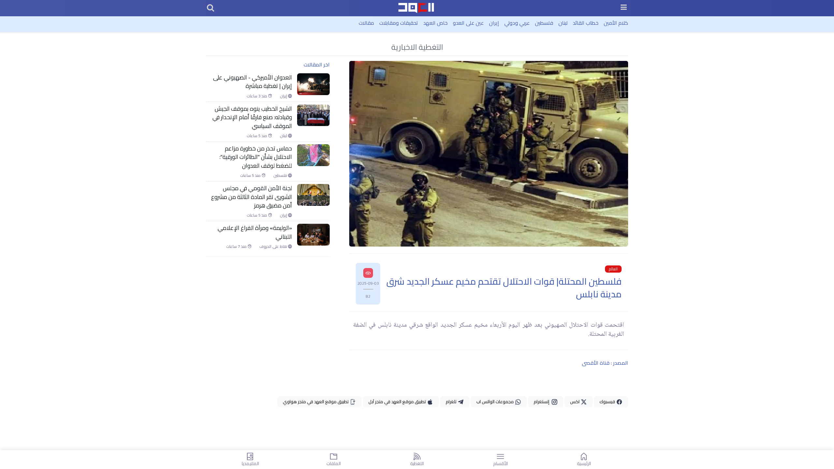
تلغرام (451, 401)
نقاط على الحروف (273, 246)
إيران (494, 23)
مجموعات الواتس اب (495, 401)
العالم (613, 269)
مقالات (366, 23)
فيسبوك (607, 401)
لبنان (563, 23)
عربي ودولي (517, 23)
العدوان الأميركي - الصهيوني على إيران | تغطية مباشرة (252, 82)
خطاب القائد (585, 23)
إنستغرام (542, 401)
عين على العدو (468, 23)
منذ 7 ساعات (237, 246)
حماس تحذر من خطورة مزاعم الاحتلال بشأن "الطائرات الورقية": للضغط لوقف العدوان (256, 157)
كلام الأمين (616, 23)
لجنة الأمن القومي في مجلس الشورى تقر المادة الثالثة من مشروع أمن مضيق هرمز (251, 197)
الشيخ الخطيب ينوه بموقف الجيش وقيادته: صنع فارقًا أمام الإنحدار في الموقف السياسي (252, 117)
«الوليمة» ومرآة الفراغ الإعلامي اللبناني (255, 232)
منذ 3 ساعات (257, 96)
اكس (575, 401)
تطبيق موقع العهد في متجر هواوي (316, 401)
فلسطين (544, 23)
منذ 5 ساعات (257, 136)
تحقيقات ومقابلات (398, 23)
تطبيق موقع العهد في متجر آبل (397, 401)
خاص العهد (435, 23)
